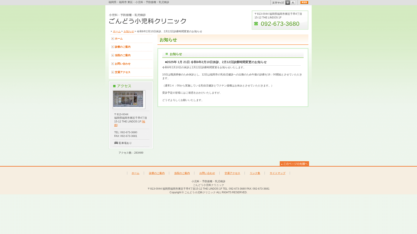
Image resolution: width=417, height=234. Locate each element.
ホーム (117, 31)
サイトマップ (277, 173)
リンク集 (255, 173)
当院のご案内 (123, 55)
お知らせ (129, 31)
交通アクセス (123, 72)
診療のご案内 (123, 46)
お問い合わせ (123, 63)
